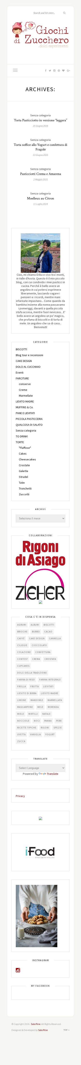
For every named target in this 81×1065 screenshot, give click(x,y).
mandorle (37, 700)
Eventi (19, 372)
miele (20, 713)
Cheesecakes (27, 459)
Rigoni (45, 727)
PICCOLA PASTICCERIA (29, 419)
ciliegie (22, 645)
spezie (58, 727)
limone (21, 700)
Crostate (24, 465)
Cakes (23, 453)
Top (66, 1030)
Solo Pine (35, 1024)
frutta (34, 686)
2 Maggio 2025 (40, 179)
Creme (23, 390)
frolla (21, 686)
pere (59, 720)
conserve (25, 384)
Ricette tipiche (26, 727)
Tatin (22, 483)
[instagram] (18, 971)
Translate (52, 774)
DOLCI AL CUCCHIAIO (28, 367)
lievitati (48, 686)
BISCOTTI (21, 349)
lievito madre (49, 693)
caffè (21, 638)
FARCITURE (22, 378)
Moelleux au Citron (40, 198)
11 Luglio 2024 (40, 203)
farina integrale (50, 679)
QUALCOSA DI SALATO (29, 425)
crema (36, 659)
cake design (37, 638)
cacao (48, 631)
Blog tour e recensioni (29, 355)
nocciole (23, 720)
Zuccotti (24, 494)
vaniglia (35, 734)
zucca (21, 741)
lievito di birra (27, 693)
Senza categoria (26, 430)
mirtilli (33, 713)
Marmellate (26, 395)
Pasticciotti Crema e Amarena (40, 174)
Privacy (20, 796)
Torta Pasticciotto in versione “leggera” (40, 120)
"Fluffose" (25, 448)
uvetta (21, 734)
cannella (55, 638)
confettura (42, 652)
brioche (22, 631)
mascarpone (25, 707)
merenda (53, 707)
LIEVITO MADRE (25, 401)
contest (22, 659)
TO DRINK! (22, 436)
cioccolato (39, 645)
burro (36, 631)
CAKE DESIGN (24, 361)
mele (40, 707)
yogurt (50, 734)
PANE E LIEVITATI (25, 413)
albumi (35, 624)
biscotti (49, 624)
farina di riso (26, 679)
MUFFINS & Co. (24, 407)
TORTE (20, 442)
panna (48, 720)
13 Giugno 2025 (40, 154)
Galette (23, 471)
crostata (50, 659)
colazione (24, 652)
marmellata (55, 700)
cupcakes (23, 665)
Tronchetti (25, 488)
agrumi (21, 624)
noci (37, 720)
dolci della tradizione (32, 672)
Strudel (23, 477)
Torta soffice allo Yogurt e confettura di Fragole (40, 147)
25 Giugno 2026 (40, 125)
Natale (46, 713)
